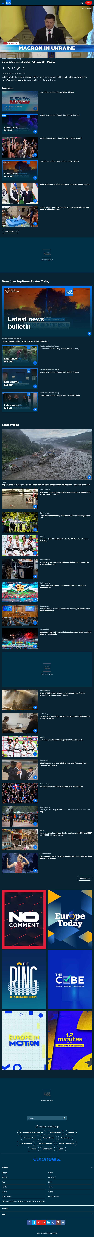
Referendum (65, 1138)
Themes (5, 1167)
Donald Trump (48, 1138)
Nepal (4, 482)
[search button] (64, 1118)
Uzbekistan (44, 629)
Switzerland (47, 1149)
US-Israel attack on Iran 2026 (31, 1132)
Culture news (45, 854)
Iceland (71, 1132)
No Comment (45, 583)
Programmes (6, 1196)
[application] (47, 31)
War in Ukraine (55, 1132)
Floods (33, 1149)
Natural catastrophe (66, 1143)
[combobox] (47, 1118)
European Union (30, 1138)
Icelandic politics (45, 1143)
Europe (4, 1173)
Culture (4, 1192)
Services (5, 1208)
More (4, 1214)
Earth (4, 1182)
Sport (42, 536)
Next (50, 1182)
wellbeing (44, 714)
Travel (50, 1187)
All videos (83, 878)
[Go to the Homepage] (8, 2)
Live (88, 3)
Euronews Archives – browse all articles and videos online (23, 1201)
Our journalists (53, 1196)
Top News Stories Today (11, 338)
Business (5, 1177)
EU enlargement (26, 1143)
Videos (50, 1192)
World (50, 1173)
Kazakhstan (44, 606)
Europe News (45, 489)
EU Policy (51, 1177)
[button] (10, 231)
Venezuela (44, 760)
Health (4, 1187)
